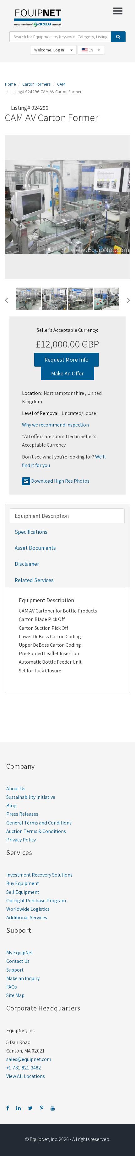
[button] (6, 299)
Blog (11, 805)
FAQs (11, 987)
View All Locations (25, 1076)
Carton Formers (36, 84)
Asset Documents (35, 547)
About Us (15, 788)
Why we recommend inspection (55, 425)
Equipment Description (42, 515)
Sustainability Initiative (30, 797)
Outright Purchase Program (36, 900)
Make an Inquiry (23, 978)
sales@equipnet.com (28, 1059)
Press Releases (22, 814)
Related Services (34, 580)
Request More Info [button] (67, 359)
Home (10, 84)
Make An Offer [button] (67, 373)
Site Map (15, 995)
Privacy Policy (21, 839)
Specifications (31, 531)
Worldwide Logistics (28, 909)
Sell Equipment (22, 892)
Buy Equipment (22, 883)
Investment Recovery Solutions (39, 875)
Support (15, 970)
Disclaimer (27, 563)
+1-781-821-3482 (23, 1067)
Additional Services (26, 917)
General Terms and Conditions (39, 822)
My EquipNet (19, 952)
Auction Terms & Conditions (36, 831)
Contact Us (18, 961)
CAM (61, 84)
